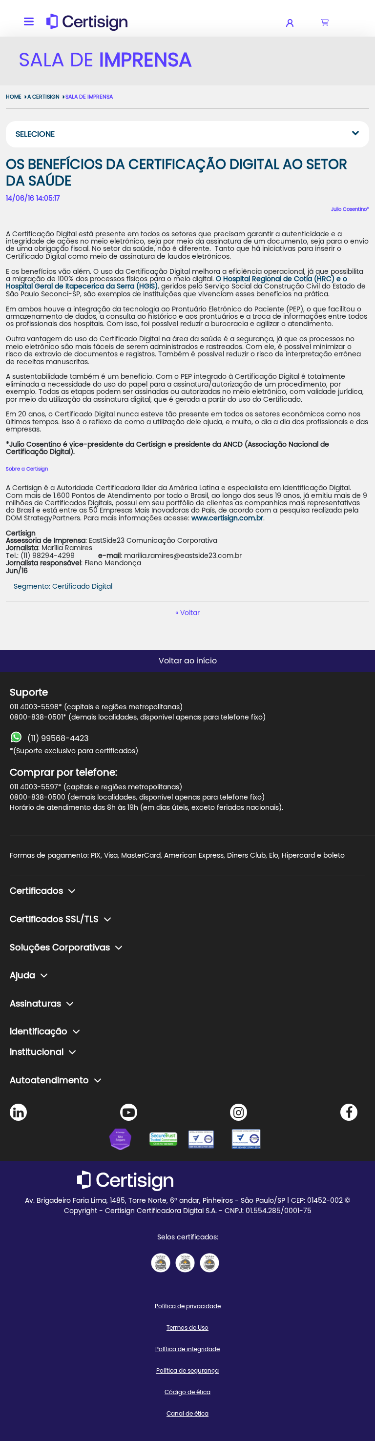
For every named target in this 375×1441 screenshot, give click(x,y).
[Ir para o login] (296, 23)
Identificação (38, 1032)
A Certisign (43, 97)
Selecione (35, 134)
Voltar (190, 613)
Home (13, 97)
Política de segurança (187, 1371)
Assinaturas (35, 1004)
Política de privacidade (188, 1306)
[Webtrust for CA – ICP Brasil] (128, 1141)
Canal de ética (187, 1414)
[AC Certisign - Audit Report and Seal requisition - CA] (209, 1263)
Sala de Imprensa (89, 97)
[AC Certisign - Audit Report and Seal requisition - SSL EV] (185, 1263)
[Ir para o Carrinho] (325, 23)
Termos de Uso (187, 1328)
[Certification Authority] (207, 1141)
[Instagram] (238, 1112)
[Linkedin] (18, 1112)
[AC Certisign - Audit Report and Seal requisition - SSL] (160, 1263)
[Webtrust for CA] (168, 1141)
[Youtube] (128, 1112)
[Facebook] (348, 1112)
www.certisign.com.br (226, 518)
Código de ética (187, 1392)
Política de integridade (187, 1349)
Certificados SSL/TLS (54, 919)
